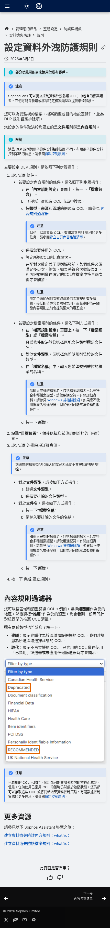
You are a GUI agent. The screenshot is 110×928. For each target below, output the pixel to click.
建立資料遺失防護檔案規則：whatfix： (37, 843)
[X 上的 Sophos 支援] (6, 921)
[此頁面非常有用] (50, 877)
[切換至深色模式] (26, 6)
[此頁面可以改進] (60, 877)
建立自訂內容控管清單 (66, 237)
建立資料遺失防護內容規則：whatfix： (37, 835)
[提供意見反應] (34, 921)
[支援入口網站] (15, 921)
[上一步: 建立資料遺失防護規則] (6, 898)
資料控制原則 (55, 154)
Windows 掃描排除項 (63, 400)
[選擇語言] (39, 6)
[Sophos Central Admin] (6, 28)
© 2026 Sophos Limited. (22, 911)
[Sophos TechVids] (24, 921)
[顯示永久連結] (103, 47)
